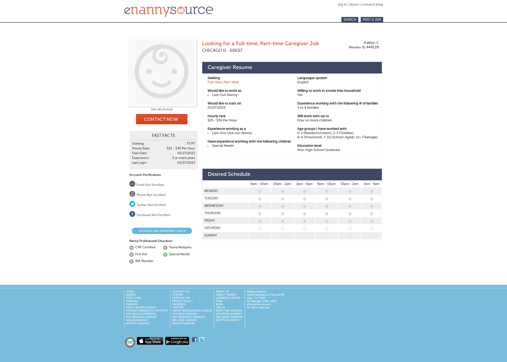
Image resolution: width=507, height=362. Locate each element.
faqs (219, 301)
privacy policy (182, 301)
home (130, 291)
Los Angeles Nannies (141, 314)
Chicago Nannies (184, 314)
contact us (180, 291)
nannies (132, 301)
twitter (177, 307)
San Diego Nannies (229, 317)
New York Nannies (229, 310)
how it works (226, 295)
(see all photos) (162, 109)
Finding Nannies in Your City (147, 310)
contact (368, 4)
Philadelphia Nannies (141, 317)
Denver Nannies (183, 323)
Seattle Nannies (227, 320)
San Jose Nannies (184, 320)
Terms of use (181, 298)
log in (343, 4)
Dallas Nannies (137, 320)
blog (379, 4)
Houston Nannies (229, 314)
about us (222, 291)
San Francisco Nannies (188, 317)
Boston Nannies (137, 323)
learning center (228, 298)
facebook (179, 304)
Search (350, 19)
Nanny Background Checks (192, 310)
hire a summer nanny (141, 307)
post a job (372, 19)
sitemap (177, 295)
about (354, 4)
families (131, 304)
